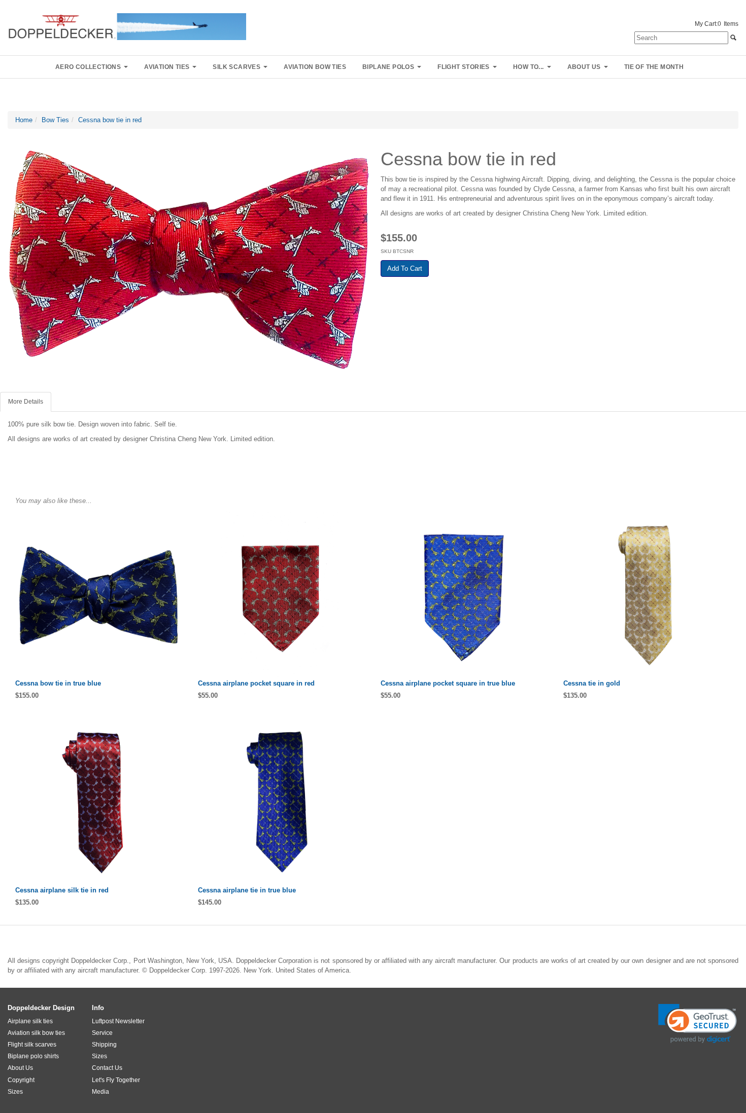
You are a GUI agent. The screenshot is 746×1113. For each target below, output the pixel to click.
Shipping (104, 1044)
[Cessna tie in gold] (647, 594)
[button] (697, 1023)
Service (102, 1032)
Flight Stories (463, 66)
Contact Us (107, 1067)
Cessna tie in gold (591, 683)
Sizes (15, 1091)
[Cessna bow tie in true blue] (99, 594)
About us (584, 66)
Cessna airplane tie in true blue (247, 890)
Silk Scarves (236, 66)
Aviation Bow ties (315, 66)
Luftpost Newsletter (118, 1021)
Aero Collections (88, 66)
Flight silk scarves (32, 1044)
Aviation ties (166, 66)
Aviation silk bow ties (36, 1032)
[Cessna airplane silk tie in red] (99, 801)
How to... (528, 66)
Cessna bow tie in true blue (58, 683)
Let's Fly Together (116, 1080)
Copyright (21, 1080)
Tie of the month (654, 66)
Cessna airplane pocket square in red (256, 683)
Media (100, 1091)
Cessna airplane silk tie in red (62, 890)
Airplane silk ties (30, 1021)
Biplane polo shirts (33, 1056)
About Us (20, 1067)
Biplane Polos (388, 66)
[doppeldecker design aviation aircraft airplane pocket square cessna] (281, 594)
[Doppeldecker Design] (127, 26)
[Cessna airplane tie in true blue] (281, 801)
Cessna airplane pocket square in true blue (448, 683)
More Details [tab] (25, 401)
